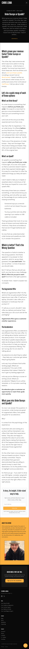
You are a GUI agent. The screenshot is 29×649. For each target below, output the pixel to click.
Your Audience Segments (7, 605)
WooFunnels (6, 77)
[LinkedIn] (1, 596)
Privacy (2, 646)
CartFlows (5, 84)
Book (2, 620)
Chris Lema (4, 591)
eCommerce (14, 38)
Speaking (3, 622)
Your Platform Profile (6, 609)
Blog (2, 618)
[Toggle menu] (26, 3)
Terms (6, 646)
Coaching (3, 624)
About (2, 633)
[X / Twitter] (4, 596)
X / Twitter (3, 637)
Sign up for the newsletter (14, 580)
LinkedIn (3, 635)
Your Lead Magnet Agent (7, 611)
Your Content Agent (6, 607)
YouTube (3, 639)
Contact (3, 631)
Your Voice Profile (5, 603)
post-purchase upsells (14, 73)
